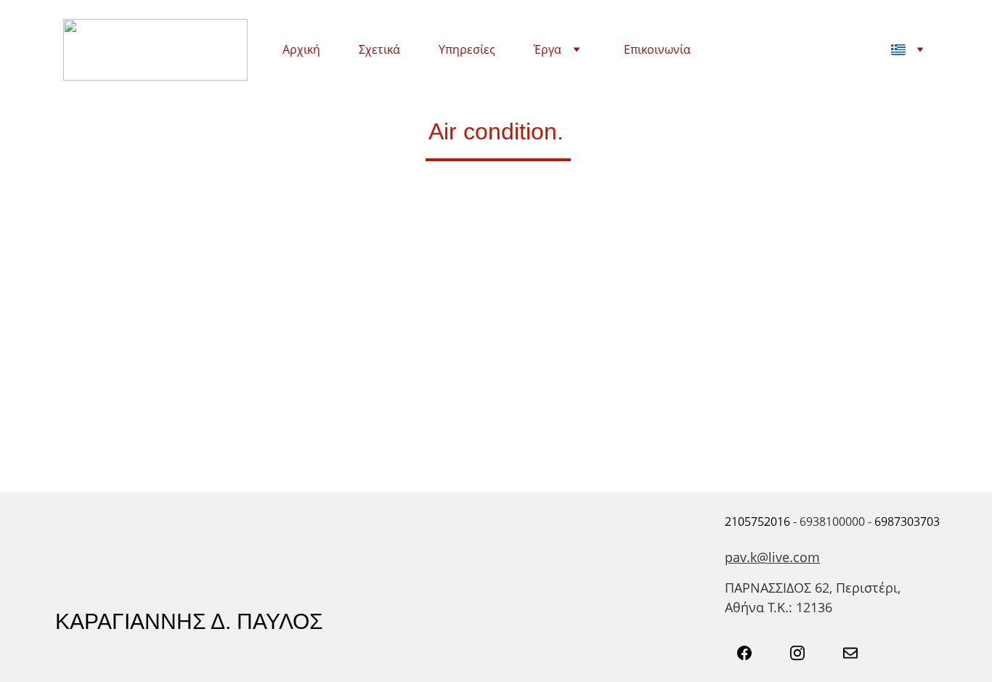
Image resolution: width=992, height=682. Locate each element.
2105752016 (757, 521)
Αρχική (301, 49)
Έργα (547, 49)
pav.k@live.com (772, 557)
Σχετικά (379, 49)
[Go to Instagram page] (804, 653)
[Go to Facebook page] (751, 653)
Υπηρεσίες (467, 49)
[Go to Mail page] (850, 653)
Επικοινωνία (657, 49)
